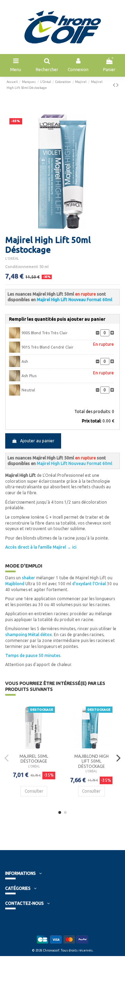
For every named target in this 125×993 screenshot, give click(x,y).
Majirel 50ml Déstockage (33, 758)
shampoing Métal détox (28, 634)
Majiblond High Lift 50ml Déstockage (91, 761)
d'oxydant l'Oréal (89, 583)
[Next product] (117, 84)
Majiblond (14, 583)
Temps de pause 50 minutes (32, 655)
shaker (28, 577)
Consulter (34, 791)
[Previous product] (114, 84)
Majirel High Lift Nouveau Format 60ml (74, 299)
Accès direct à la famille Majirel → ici (40, 547)
